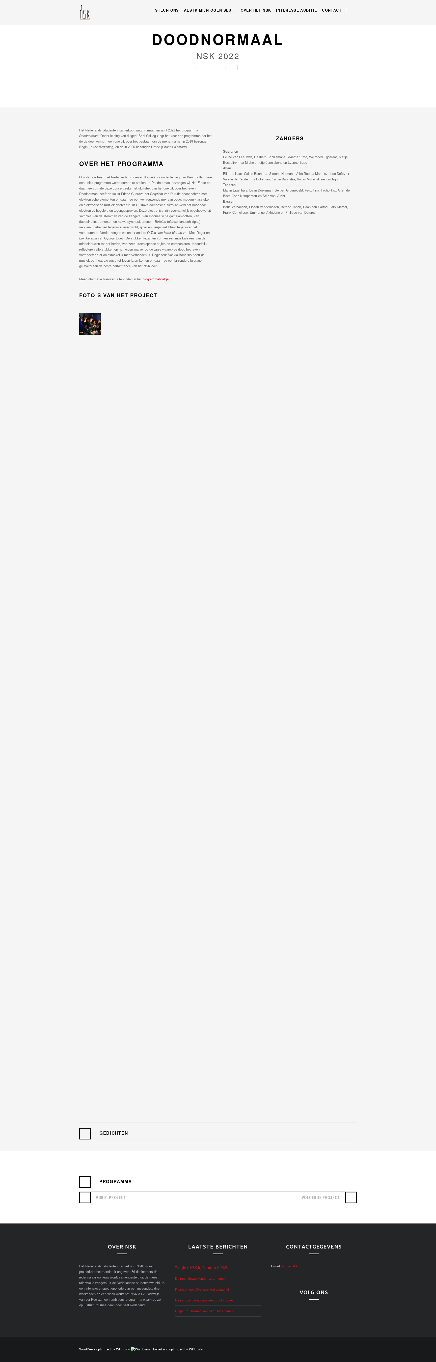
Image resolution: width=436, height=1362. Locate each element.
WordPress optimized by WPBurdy (105, 1349)
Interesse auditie (296, 10)
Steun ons (167, 10)
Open (354, 10)
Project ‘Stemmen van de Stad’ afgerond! (205, 1311)
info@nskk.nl (291, 1266)
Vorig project (111, 1197)
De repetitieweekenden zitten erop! (200, 1279)
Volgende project (321, 1197)
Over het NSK (256, 10)
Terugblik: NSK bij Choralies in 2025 (201, 1268)
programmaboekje (156, 279)
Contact (332, 10)
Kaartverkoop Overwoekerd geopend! (202, 1289)
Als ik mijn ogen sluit (210, 10)
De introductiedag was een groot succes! (205, 1300)
